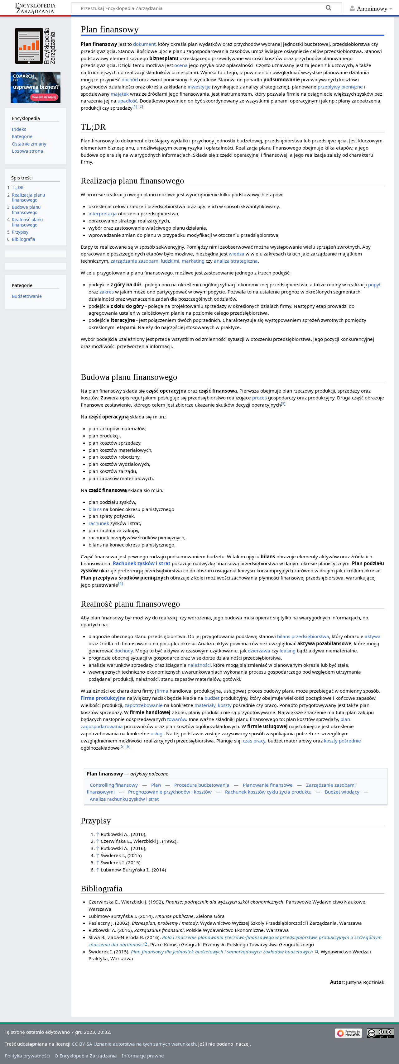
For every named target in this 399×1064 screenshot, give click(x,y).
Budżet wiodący (342, 792)
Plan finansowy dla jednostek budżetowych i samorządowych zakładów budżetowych (222, 951)
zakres (106, 292)
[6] (128, 746)
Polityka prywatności (27, 1055)
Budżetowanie (27, 296)
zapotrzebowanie (144, 705)
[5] (122, 746)
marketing (193, 261)
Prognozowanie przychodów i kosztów (170, 792)
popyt (374, 284)
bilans (95, 509)
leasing (288, 650)
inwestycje (199, 86)
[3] (283, 403)
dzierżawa (259, 650)
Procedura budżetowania (201, 785)
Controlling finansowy (114, 785)
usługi (157, 733)
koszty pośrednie (342, 740)
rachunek (99, 523)
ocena (181, 65)
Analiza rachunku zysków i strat (124, 799)
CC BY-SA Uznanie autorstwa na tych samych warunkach (134, 1044)
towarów (176, 719)
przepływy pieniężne (340, 86)
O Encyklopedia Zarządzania (86, 1055)
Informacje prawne (143, 1055)
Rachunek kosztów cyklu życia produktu (268, 792)
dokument (144, 44)
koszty (225, 705)
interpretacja (103, 213)
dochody (123, 650)
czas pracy (254, 740)
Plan (156, 785)
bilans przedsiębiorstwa (303, 636)
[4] (120, 583)
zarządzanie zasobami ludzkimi (145, 261)
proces (259, 397)
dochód (130, 79)
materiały (205, 705)
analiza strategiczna (236, 261)
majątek (120, 94)
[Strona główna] (35, 46)
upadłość (127, 101)
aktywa (373, 636)
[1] (134, 106)
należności (199, 665)
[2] (140, 106)
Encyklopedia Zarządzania (35, 8)
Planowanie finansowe (268, 785)
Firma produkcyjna (103, 698)
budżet (211, 698)
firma (162, 691)
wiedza (236, 253)
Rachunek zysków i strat (142, 563)
